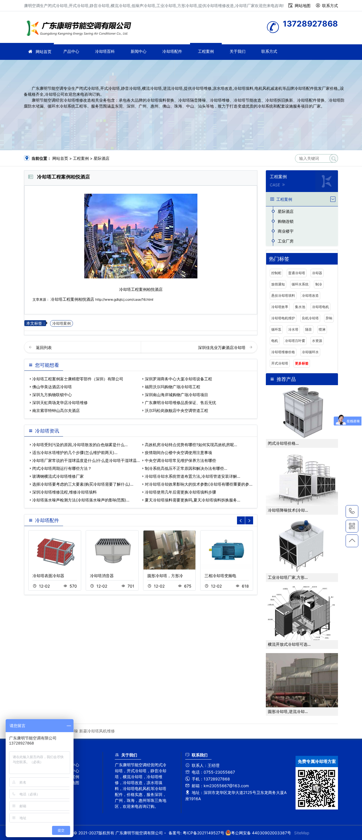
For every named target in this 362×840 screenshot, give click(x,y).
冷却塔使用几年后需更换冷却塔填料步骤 (180, 492)
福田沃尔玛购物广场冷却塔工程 (172, 386)
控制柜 (276, 273)
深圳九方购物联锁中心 (52, 394)
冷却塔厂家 (80, 29)
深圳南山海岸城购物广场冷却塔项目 (176, 394)
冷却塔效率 (279, 307)
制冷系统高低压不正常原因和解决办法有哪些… (186, 468)
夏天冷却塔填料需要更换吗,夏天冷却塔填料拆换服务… (192, 500)
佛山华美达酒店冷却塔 (52, 386)
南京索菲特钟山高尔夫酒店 (56, 410)
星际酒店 (101, 158)
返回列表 (44, 347)
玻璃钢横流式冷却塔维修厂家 (58, 476)
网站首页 (43, 51)
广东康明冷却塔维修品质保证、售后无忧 (180, 402)
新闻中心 (138, 51)
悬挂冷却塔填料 (283, 295)
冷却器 (317, 273)
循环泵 (276, 329)
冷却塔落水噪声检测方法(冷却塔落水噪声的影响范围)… (81, 500)
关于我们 (237, 51)
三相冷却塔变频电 (220, 575)
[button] (249, 520)
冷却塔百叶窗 (295, 341)
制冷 (318, 284)
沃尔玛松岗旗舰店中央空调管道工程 (176, 410)
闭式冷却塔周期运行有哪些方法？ (62, 468)
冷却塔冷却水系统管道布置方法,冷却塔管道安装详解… (192, 476)
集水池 (300, 307)
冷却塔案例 (61, 323)
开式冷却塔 (279, 363)
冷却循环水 (310, 352)
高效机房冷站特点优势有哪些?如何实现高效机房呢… (191, 444)
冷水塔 (293, 329)
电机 (274, 341)
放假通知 (278, 284)
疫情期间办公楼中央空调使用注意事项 (178, 452)
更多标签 (302, 363)
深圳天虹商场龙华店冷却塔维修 (60, 402)
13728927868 (352, 511)
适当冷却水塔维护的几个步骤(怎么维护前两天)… (75, 452)
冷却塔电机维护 (283, 318)
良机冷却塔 (310, 318)
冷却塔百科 (105, 51)
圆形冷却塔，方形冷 (165, 575)
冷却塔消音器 (102, 575)
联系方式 (330, 5)
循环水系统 (300, 284)
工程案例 (206, 51)
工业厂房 (286, 241)
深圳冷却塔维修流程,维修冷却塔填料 (64, 492)
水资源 (317, 341)
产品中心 (71, 51)
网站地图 (303, 5)
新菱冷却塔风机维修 (97, 730)
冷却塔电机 (320, 307)
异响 (329, 318)
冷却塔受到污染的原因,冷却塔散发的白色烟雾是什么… (80, 444)
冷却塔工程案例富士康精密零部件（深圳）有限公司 (77, 378)
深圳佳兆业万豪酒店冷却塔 (222, 347)
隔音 (308, 329)
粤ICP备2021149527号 (203, 832)
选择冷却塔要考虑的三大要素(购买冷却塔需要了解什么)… (82, 484)
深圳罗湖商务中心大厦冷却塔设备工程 (178, 378)
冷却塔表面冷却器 (48, 575)
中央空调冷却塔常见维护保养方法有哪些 (180, 460)
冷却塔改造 (310, 295)
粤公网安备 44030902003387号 (261, 832)
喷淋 (322, 329)
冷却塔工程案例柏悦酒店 (72, 299)
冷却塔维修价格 (283, 352)
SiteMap (301, 832)
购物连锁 (286, 221)
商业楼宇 (286, 231)
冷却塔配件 (172, 51)
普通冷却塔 (296, 273)
